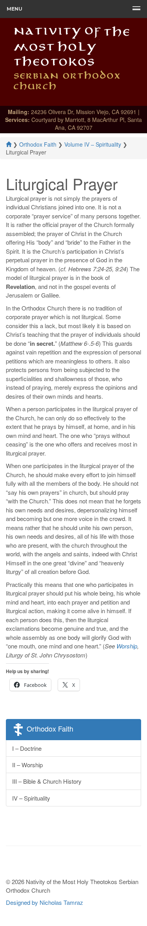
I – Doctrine (27, 748)
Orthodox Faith (37, 144)
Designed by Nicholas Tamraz (44, 902)
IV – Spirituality (31, 798)
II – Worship (27, 765)
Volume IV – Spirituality (92, 144)
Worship (126, 646)
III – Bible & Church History (47, 781)
